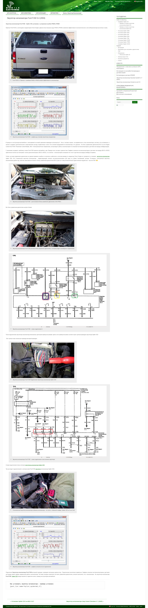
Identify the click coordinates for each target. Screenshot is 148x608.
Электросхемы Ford (123, 56)
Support (118, 45)
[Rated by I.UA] (119, 105)
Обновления (121, 53)
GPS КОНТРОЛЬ (11, 13)
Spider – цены (97, 1)
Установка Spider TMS (123, 38)
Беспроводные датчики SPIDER (125, 75)
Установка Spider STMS (124, 40)
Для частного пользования (124, 94)
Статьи (119, 60)
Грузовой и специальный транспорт (126, 90)
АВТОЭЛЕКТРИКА (26, 13)
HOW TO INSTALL (121, 20)
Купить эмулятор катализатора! (72, 13)
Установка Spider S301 (123, 32)
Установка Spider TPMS (124, 42)
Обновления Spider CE (125, 54)
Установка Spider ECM (123, 36)
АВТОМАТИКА (54, 13)
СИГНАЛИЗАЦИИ (41, 13)
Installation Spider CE (123, 21)
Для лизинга (119, 92)
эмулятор (38, 469)
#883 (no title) (109, 1)
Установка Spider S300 (123, 30)
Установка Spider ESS (123, 34)
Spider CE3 (15, 576)
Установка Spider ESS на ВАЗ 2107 (22, 601)
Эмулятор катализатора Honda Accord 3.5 (128, 82)
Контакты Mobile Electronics (123, 1)
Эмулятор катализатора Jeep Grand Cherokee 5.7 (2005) (84, 601)
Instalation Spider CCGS (124, 44)
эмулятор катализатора (103, 156)
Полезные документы (123, 58)
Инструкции (121, 47)
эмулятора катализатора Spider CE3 (34, 465)
